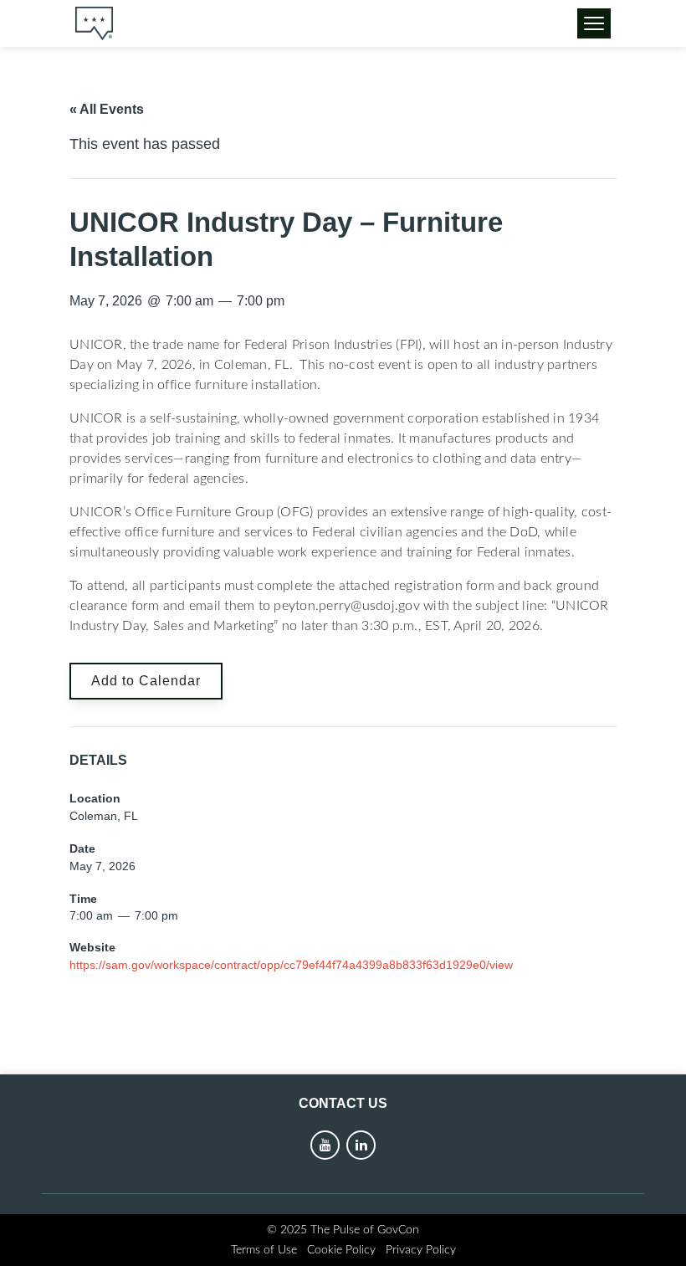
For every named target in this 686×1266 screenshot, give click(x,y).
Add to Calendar (146, 681)
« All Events (106, 109)
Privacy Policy (421, 1250)
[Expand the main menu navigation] (594, 23)
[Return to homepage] (94, 23)
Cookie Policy (341, 1250)
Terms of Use (264, 1250)
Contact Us (343, 1103)
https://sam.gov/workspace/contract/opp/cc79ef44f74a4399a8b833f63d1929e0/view (291, 964)
